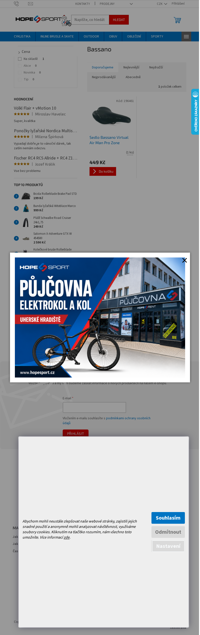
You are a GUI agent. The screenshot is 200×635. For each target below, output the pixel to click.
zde (67, 537)
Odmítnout (168, 532)
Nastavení (168, 546)
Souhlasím (168, 518)
